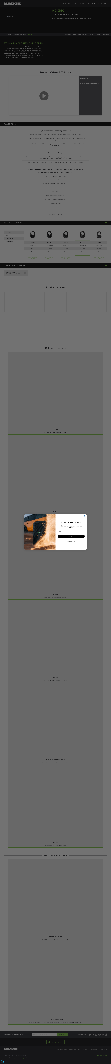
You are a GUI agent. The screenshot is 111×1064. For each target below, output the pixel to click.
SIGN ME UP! (71, 536)
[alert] (3, 1061)
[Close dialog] (85, 516)
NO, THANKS (71, 541)
